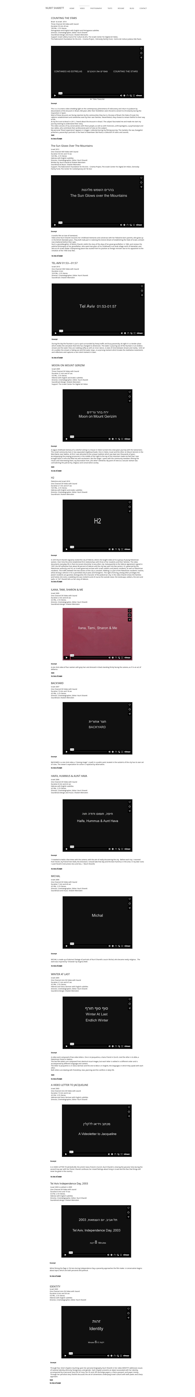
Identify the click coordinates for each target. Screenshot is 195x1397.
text (52, 135)
